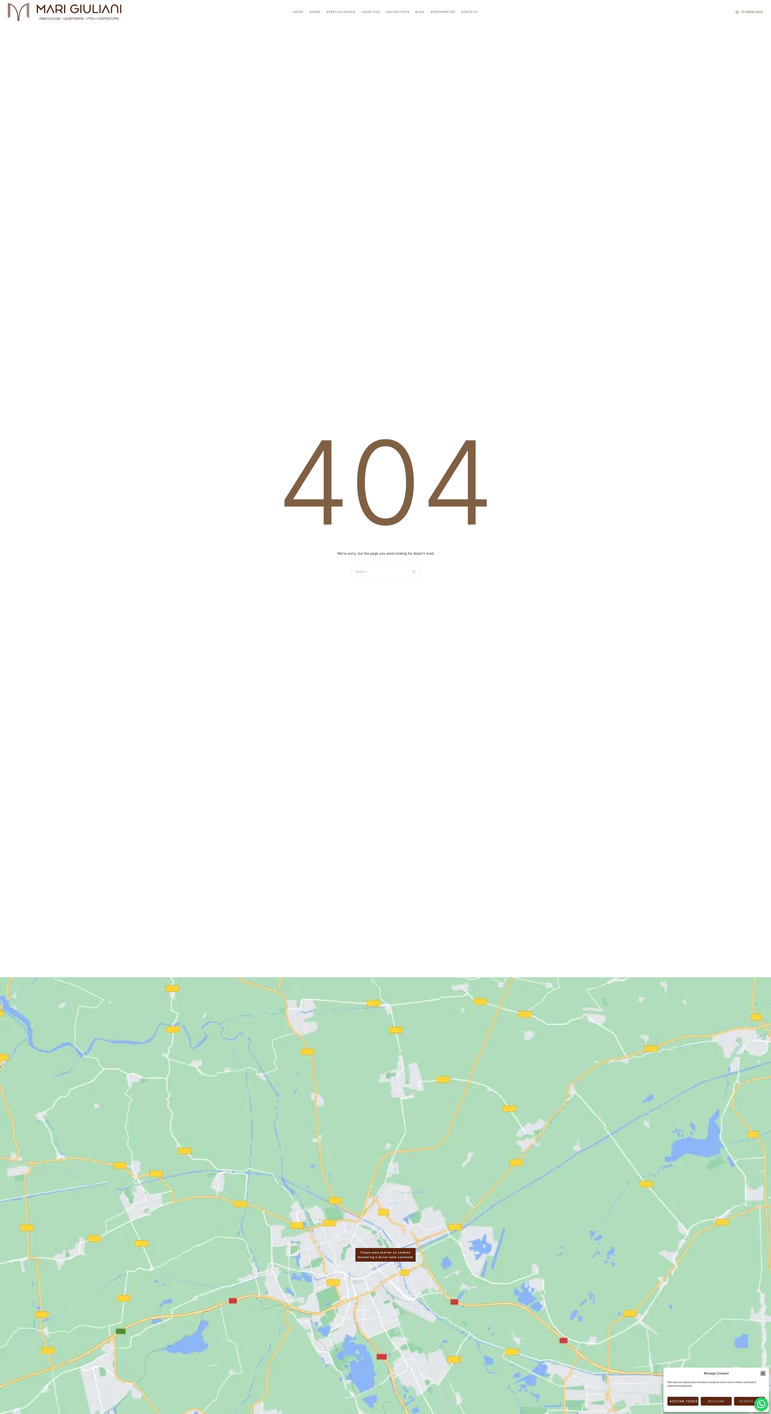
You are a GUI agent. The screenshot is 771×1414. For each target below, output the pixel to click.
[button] (763, 1373)
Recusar (716, 1401)
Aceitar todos (684, 1401)
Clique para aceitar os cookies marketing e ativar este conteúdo (385, 1255)
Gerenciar (749, 1401)
